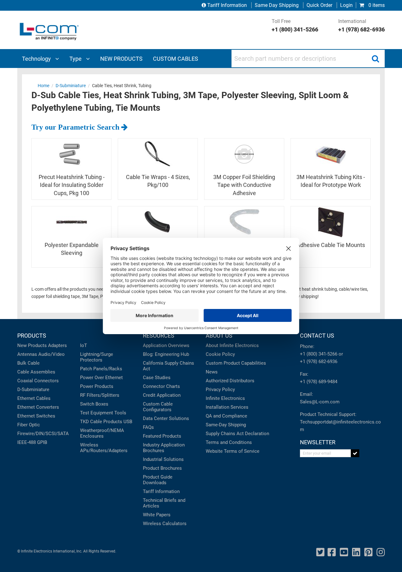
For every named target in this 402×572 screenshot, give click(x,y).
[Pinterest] (368, 552)
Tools (120, 413)
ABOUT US (219, 335)
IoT (83, 345)
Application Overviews (166, 345)
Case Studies (157, 377)
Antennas (27, 354)
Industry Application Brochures (164, 447)
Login (346, 5)
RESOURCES (158, 335)
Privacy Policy (220, 389)
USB (127, 421)
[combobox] (308, 58)
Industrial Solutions (163, 459)
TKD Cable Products (101, 421)
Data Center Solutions (166, 418)
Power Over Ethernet (101, 377)
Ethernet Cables (34, 398)
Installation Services (227, 407)
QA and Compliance (226, 416)
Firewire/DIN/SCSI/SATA (43, 433)
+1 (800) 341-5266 (318, 354)
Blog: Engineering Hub (166, 354)
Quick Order (319, 5)
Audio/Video (51, 354)
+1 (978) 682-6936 (318, 361)
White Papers (157, 515)
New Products (32, 345)
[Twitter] (320, 552)
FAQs (148, 427)
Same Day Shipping (277, 5)
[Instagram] (381, 552)
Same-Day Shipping (226, 425)
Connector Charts (161, 386)
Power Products (96, 386)
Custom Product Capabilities (236, 363)
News (212, 372)
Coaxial (25, 381)
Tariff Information (227, 5)
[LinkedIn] (356, 552)
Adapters (57, 345)
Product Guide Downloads (157, 479)
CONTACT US (317, 335)
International (361, 25)
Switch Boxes (94, 404)
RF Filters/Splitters (99, 395)
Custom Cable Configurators (158, 406)
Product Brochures (162, 468)
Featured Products (162, 436)
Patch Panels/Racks (101, 369)
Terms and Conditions (229, 442)
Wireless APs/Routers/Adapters (104, 447)
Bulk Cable (28, 363)
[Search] (375, 58)
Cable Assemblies (36, 372)
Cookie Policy (220, 354)
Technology (37, 58)
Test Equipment (96, 413)
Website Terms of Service (232, 451)
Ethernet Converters (38, 407)
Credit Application (162, 395)
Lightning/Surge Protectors (96, 357)
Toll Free (295, 25)
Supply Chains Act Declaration (237, 433)
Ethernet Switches (36, 416)
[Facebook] (332, 552)
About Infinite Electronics (232, 345)
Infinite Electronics (225, 398)
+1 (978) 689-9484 (318, 381)
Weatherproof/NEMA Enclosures (102, 433)
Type (76, 58)
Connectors (46, 381)
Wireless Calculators (165, 523)
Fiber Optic (28, 425)
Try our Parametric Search (76, 127)
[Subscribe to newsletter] (355, 453)
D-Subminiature (33, 389)
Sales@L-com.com (320, 402)
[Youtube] (344, 552)
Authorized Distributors (230, 381)
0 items (376, 5)
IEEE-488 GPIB (32, 442)
